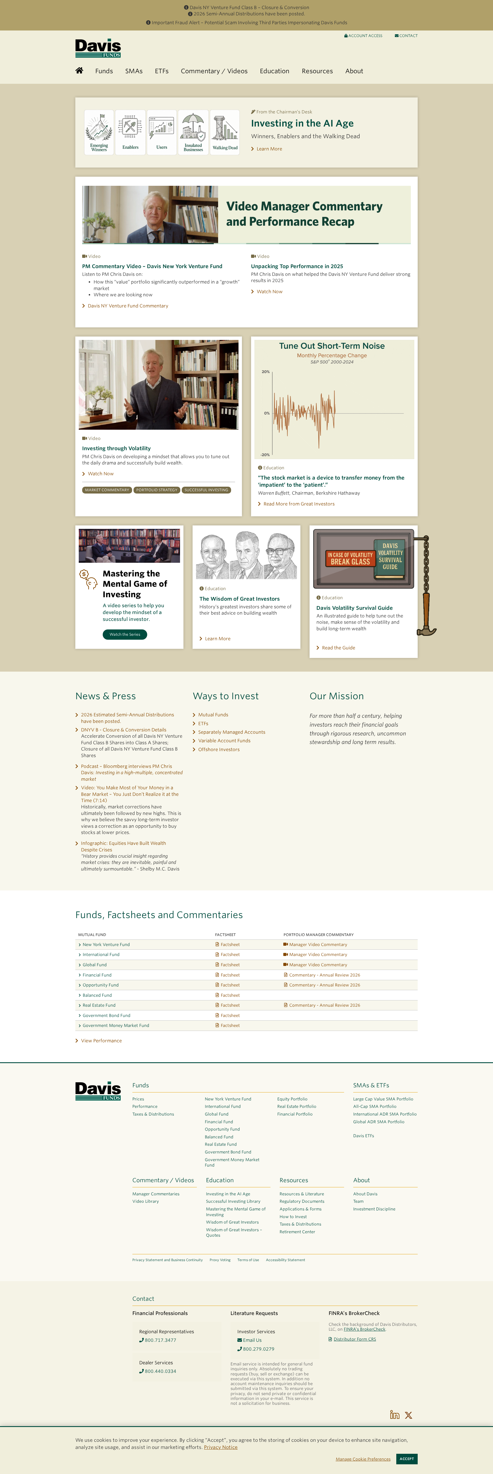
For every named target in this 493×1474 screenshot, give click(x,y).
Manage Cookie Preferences (363, 1459)
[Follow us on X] (408, 1415)
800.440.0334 (160, 1371)
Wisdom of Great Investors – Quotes (234, 1233)
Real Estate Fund (99, 1005)
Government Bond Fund (106, 1015)
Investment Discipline (374, 1209)
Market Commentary (107, 490)
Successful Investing (206, 490)
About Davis (365, 1194)
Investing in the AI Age (302, 123)
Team (358, 1201)
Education (220, 1180)
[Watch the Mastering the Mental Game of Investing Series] (129, 546)
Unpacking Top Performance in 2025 (297, 266)
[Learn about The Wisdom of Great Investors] (246, 554)
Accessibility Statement (285, 1260)
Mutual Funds (213, 714)
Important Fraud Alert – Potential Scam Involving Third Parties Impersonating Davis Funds (249, 22)
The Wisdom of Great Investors (239, 599)
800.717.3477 (160, 1340)
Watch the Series (125, 634)
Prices (138, 1099)
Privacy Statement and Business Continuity (167, 1260)
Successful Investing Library (233, 1201)
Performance (144, 1106)
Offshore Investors (219, 749)
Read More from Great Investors (299, 504)
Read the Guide (338, 648)
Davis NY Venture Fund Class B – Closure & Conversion (249, 7)
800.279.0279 (258, 1349)
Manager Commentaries (155, 1194)
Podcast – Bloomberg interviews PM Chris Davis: (132, 773)
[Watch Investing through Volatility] (159, 385)
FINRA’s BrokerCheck (364, 1329)
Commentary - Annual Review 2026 (324, 975)
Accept (407, 1459)
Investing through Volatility (116, 448)
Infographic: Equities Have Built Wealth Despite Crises (123, 846)
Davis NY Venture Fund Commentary (128, 306)
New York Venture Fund (106, 944)
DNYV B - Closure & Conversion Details (123, 730)
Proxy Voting (220, 1260)
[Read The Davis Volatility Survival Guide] (363, 559)
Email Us (252, 1340)
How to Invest (293, 1216)
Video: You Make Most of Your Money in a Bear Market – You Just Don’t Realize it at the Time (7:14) (130, 794)
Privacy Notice (221, 1447)
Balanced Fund (97, 995)
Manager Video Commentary (318, 944)
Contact (408, 36)
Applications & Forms (301, 1209)
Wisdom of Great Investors (232, 1222)
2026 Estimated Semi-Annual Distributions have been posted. (127, 718)
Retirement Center (297, 1232)
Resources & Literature (302, 1194)
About (361, 1180)
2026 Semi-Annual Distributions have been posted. (249, 14)
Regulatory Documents (302, 1201)
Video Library (145, 1201)
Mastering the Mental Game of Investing (236, 1212)
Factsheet (230, 944)
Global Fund (95, 964)
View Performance (101, 1040)
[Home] (79, 70)
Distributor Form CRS (355, 1339)
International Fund (101, 954)
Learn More (269, 149)
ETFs (203, 723)
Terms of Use (248, 1260)
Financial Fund (97, 975)
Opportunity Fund (101, 984)
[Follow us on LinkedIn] (394, 1415)
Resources (294, 1180)
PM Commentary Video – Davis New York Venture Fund (152, 266)
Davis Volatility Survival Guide (354, 608)
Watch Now (270, 291)
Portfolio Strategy (156, 490)
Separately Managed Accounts (231, 732)
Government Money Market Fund (116, 1025)
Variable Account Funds (224, 740)
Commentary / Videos (163, 1180)
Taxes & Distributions (153, 1114)
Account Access (364, 36)
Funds (140, 1085)
